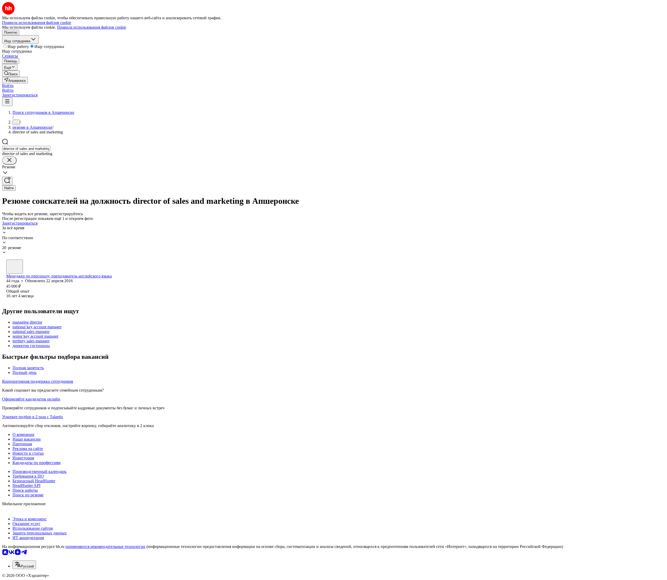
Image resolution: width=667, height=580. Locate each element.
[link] (11, 73)
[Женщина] (14, 267)
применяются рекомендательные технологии (105, 546)
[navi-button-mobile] (7, 101)
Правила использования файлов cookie (91, 27)
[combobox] (26, 148)
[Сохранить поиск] (7, 181)
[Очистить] (9, 160)
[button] (8, 85)
